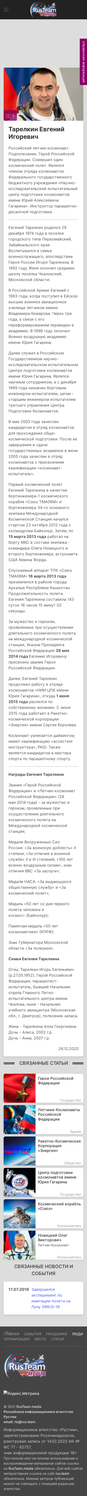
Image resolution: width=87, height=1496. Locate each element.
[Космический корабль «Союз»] (43, 1213)
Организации (17, 1339)
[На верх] (7, 1332)
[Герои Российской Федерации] (43, 1088)
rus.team (62, 1473)
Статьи (57, 1339)
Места (40, 1339)
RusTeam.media (28, 1406)
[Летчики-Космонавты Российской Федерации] (43, 1119)
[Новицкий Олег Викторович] (43, 1245)
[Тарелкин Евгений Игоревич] (43, 93)
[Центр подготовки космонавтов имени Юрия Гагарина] (43, 1182)
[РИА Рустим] (25, 1365)
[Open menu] (6, 9)
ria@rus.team (24, 1422)
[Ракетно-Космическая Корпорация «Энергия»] (43, 1150)
